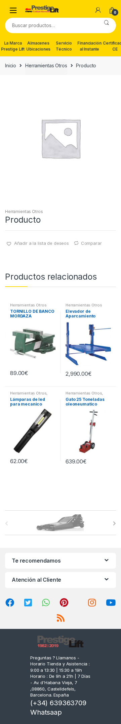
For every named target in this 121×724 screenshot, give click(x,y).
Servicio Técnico (64, 46)
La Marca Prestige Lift (13, 46)
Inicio (10, 65)
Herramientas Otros (46, 65)
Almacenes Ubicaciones (38, 46)
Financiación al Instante (89, 46)
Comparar (91, 243)
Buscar (106, 25)
